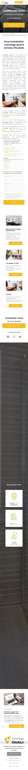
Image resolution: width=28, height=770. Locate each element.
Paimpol (6, 165)
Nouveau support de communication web (11, 712)
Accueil (2, 34)
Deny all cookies (14, 758)
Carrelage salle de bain (9, 150)
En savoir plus (15, 243)
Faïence (8, 294)
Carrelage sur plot (12, 263)
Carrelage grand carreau (10, 148)
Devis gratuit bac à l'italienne (11, 155)
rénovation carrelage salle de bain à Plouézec (14, 120)
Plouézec (12, 34)
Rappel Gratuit (19, 2)
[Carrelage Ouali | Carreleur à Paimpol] (4, 2)
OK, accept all (15, 754)
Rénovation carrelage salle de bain (13, 230)
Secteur (7, 34)
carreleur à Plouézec (10, 114)
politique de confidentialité (12, 198)
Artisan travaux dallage (9, 147)
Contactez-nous (14, 25)
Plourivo (6, 169)
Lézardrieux (7, 163)
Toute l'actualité (16, 726)
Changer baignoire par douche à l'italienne (14, 154)
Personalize (14, 763)
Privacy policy (15, 766)
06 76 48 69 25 (15, 18)
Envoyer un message (14, 325)
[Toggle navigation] (26, 2)
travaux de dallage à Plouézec (15, 134)
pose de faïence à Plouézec (14, 129)
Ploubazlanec (7, 166)
